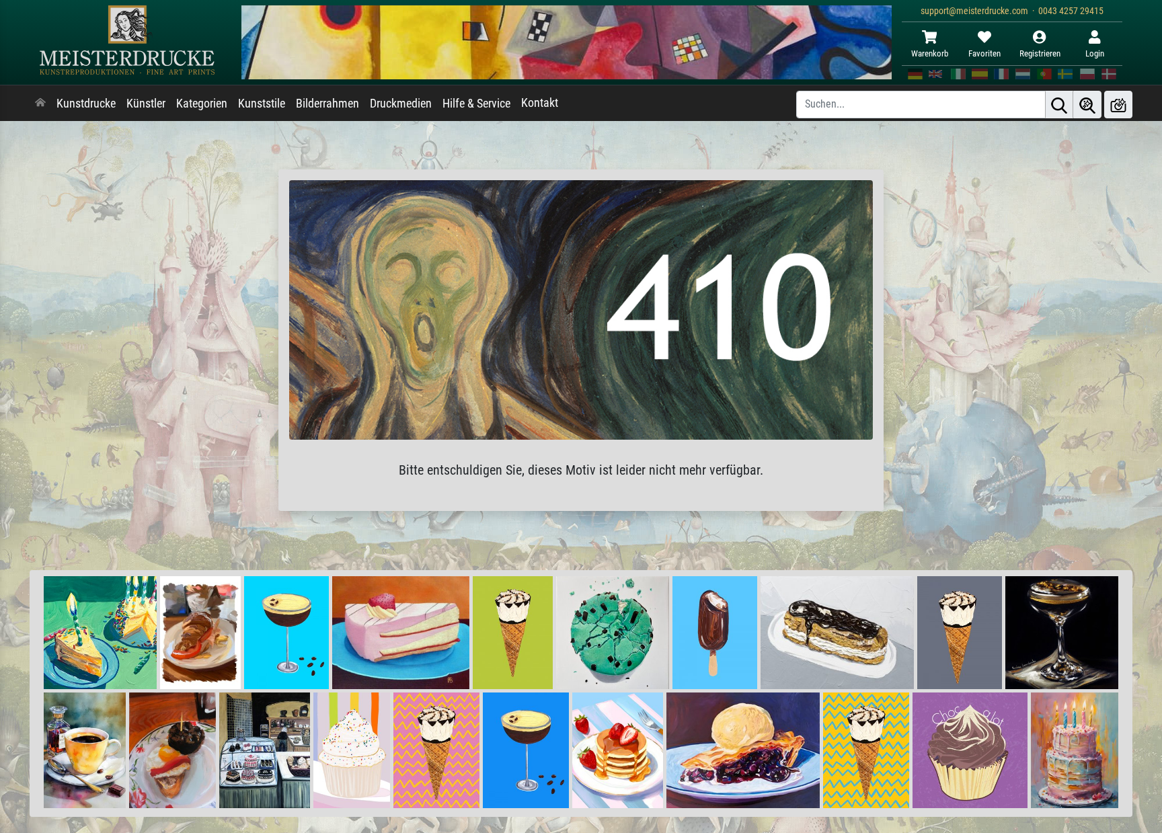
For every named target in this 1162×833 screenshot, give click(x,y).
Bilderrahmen (327, 103)
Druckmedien (401, 103)
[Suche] (1059, 104)
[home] (40, 103)
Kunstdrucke (86, 103)
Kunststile (261, 103)
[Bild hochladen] (1118, 104)
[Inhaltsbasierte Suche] (1087, 104)
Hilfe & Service (476, 103)
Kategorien (201, 103)
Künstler (145, 103)
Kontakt (539, 103)
